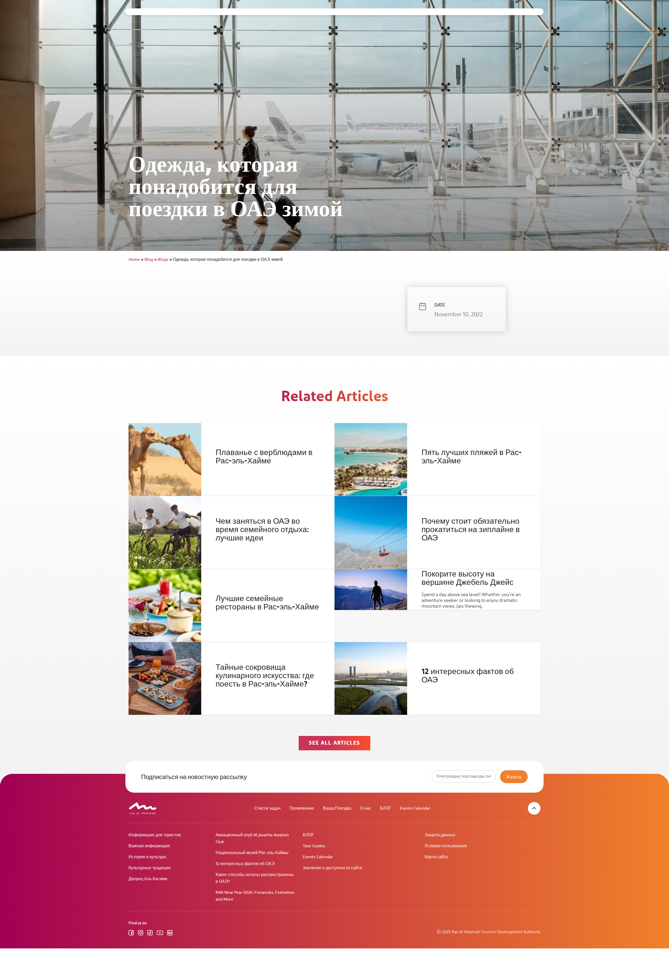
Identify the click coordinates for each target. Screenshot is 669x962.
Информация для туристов (155, 835)
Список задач (267, 808)
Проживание (301, 808)
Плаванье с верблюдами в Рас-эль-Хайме (264, 457)
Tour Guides (314, 846)
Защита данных (440, 835)
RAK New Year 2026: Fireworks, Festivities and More (255, 896)
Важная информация (149, 846)
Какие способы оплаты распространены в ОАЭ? (255, 878)
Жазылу (514, 776)
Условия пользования (446, 846)
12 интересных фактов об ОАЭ (468, 676)
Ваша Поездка (337, 808)
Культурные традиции (150, 868)
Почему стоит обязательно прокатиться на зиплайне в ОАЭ (471, 530)
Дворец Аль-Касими (148, 879)
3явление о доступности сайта (332, 868)
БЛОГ (385, 808)
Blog (151, 260)
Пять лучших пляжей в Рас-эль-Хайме (472, 457)
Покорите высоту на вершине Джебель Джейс (468, 578)
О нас (365, 808)
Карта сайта (436, 857)
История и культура (147, 857)
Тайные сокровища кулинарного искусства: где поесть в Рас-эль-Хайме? (265, 676)
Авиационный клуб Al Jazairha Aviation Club (252, 838)
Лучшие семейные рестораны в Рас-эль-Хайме (267, 603)
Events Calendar (415, 808)
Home (136, 260)
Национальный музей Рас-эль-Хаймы (252, 853)
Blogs (165, 260)
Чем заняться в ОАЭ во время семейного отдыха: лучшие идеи (262, 530)
